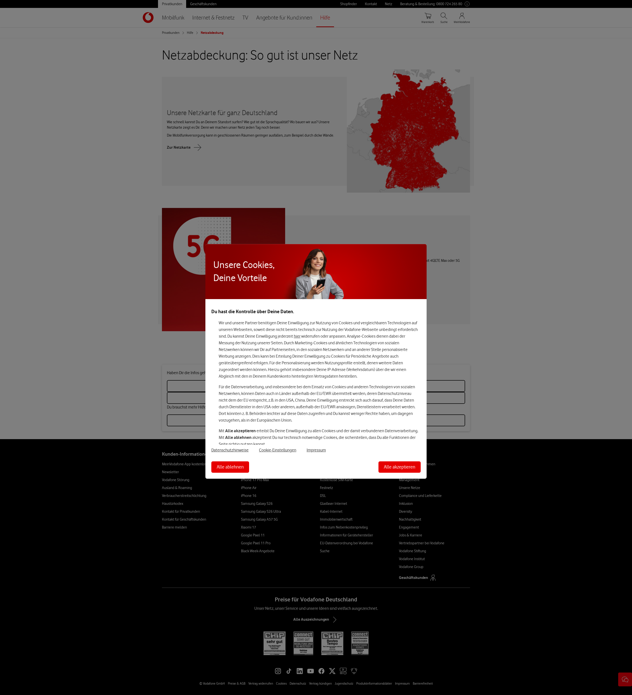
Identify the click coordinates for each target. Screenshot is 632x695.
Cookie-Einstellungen (277, 450)
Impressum (316, 450)
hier (297, 336)
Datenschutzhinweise (230, 450)
